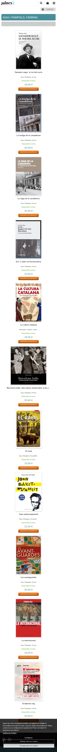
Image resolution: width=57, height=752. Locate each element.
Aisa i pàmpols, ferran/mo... (28, 456)
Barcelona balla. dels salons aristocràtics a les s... (28, 388)
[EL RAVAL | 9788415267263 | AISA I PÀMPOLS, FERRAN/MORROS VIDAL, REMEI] (28, 428)
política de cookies (9, 733)
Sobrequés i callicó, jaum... (28, 329)
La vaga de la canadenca (28, 198)
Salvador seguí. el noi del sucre (28, 72)
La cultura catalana (28, 325)
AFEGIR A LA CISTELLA (28, 89)
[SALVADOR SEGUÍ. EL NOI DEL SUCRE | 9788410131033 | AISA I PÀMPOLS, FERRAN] (28, 49)
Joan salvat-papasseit (28, 514)
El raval (28, 451)
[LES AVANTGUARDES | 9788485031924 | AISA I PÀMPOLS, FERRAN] (28, 555)
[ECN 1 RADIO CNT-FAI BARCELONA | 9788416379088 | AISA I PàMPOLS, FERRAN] (28, 239)
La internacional (29, 640)
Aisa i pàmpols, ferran (28, 77)
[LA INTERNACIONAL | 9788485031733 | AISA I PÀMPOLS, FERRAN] (28, 618)
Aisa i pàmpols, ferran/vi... (28, 519)
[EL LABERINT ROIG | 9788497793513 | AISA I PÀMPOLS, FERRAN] (28, 681)
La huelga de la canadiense (28, 135)
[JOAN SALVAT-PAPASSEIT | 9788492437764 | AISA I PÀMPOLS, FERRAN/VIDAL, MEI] (28, 491)
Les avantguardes (28, 577)
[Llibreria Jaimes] (8, 3)
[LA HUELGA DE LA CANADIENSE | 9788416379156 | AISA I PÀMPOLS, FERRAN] (28, 113)
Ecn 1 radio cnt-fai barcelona (28, 262)
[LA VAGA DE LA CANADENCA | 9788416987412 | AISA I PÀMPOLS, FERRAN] (28, 176)
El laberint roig (28, 703)
